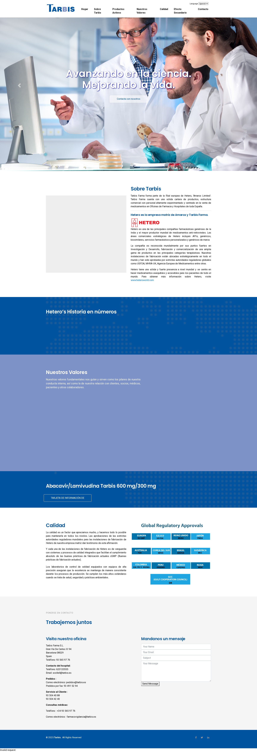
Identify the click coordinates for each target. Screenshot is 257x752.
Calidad (164, 9)
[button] (19, 85)
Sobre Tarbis (97, 11)
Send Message (150, 683)
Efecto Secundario (180, 11)
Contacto (203, 9)
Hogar (84, 9)
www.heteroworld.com (142, 280)
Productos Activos (118, 11)
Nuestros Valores (142, 11)
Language (194, 4)
